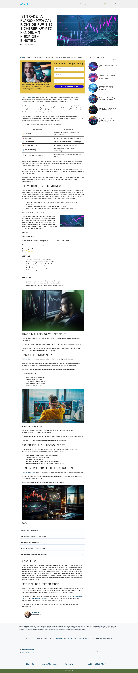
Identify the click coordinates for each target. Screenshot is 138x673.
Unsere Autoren (28, 652)
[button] (115, 4)
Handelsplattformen (95, 4)
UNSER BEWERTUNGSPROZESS (49, 664)
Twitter (58, 638)
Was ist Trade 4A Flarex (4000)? (29, 530)
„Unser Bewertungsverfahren (38, 598)
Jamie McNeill (35, 612)
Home (22, 57)
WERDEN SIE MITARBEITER (69, 664)
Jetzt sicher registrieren (69, 86)
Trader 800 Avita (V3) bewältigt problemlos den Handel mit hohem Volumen (107, 77)
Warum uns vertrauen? (30, 664)
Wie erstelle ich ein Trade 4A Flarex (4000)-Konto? (35, 554)
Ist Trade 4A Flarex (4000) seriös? (30, 542)
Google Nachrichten (77, 638)
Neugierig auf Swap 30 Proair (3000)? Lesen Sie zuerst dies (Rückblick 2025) (107, 120)
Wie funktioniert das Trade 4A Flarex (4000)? (33, 536)
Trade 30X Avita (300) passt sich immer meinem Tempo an (108, 66)
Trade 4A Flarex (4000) (29, 97)
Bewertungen (83, 4)
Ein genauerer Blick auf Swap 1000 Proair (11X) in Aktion (107, 98)
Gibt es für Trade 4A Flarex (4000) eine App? (33, 548)
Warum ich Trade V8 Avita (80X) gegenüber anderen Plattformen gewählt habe (107, 88)
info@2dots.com (28, 649)
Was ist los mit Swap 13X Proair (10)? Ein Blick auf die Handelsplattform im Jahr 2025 (107, 109)
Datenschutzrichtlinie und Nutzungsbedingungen (96, 664)
